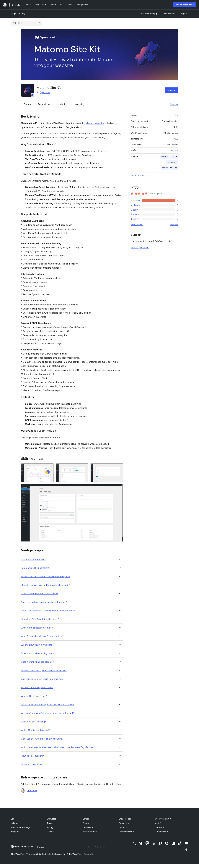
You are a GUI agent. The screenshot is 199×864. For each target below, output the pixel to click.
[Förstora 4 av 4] (119, 487)
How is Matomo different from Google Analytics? (45, 576)
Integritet (15, 832)
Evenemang (124, 823)
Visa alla (174, 224)
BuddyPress (161, 832)
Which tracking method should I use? (39, 593)
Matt (158, 823)
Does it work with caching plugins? (38, 653)
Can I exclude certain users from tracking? (42, 679)
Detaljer (27, 104)
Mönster (50, 832)
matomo (165, 168)
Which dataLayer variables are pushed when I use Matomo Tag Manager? (58, 747)
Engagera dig (125, 819)
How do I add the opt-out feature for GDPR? (43, 670)
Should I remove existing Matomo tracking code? (45, 585)
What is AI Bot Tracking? (33, 721)
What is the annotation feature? (37, 627)
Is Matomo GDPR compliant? (35, 568)
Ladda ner (171, 90)
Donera (123, 827)
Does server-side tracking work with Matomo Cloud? (47, 704)
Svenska (40, 847)
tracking (173, 168)
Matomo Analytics (95, 123)
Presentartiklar (126, 832)
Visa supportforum (140, 247)
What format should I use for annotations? (42, 636)
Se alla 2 (174, 150)
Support (174, 104)
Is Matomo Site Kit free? (33, 559)
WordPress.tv (90, 832)
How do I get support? (32, 756)
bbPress (160, 827)
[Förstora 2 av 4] (84, 467)
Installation (61, 104)
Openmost (45, 92)
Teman (50, 823)
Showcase (51, 819)
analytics (164, 157)
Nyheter (14, 823)
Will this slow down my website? (37, 645)
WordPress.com (163, 819)
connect (173, 157)
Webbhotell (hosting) (20, 827)
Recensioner (44, 104)
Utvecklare (88, 827)
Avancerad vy (138, 175)
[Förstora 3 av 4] (119, 467)
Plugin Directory (18, 13)
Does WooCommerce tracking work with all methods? (48, 610)
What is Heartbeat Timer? (34, 696)
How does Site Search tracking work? (40, 619)
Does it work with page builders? (37, 662)
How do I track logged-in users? (37, 687)
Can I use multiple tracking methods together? (44, 602)
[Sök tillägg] (39, 23)
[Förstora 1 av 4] (50, 467)
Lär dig (86, 819)
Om (12, 819)
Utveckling (79, 104)
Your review (137, 224)
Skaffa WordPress (185, 5)
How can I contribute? (32, 764)
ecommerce (172, 162)
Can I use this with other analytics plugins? (42, 739)
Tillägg (50, 827)
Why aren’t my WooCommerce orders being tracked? (47, 713)
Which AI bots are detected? (35, 730)
